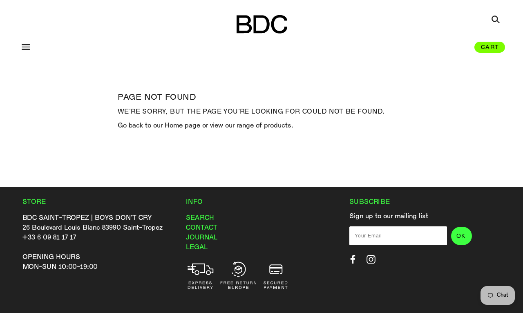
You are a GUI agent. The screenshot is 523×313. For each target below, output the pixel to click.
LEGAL (197, 247)
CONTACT (201, 228)
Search (200, 218)
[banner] (262, 24)
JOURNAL (201, 238)
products (277, 126)
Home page (182, 126)
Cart (489, 47)
